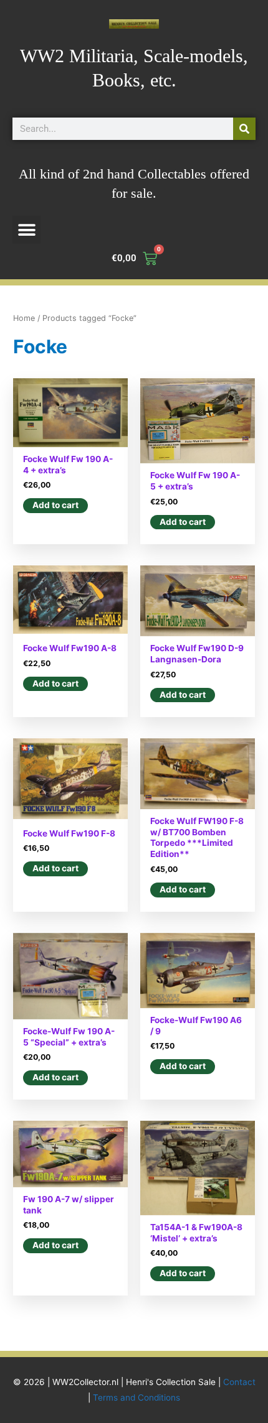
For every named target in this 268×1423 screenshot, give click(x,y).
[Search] (244, 129)
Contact (239, 1382)
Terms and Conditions (136, 1397)
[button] (26, 230)
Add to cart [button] (55, 505)
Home (24, 318)
